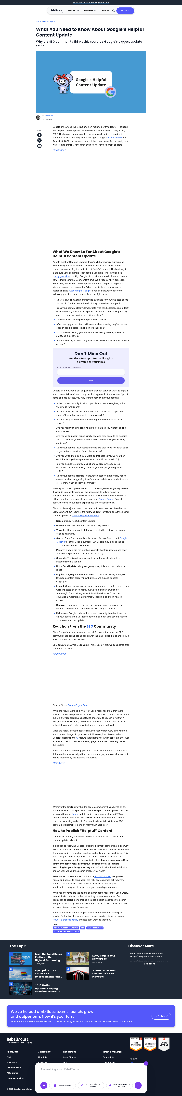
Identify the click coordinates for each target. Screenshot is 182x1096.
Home (38, 21)
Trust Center (109, 1062)
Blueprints (12, 1062)
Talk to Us (124, 10)
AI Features (12, 1073)
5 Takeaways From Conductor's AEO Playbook (104, 973)
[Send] (138, 1085)
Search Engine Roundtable (85, 515)
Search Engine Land (77, 705)
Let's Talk (160, 1016)
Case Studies (69, 1057)
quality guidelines (61, 276)
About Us (104, 10)
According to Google (80, 290)
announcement (115, 137)
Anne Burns (49, 116)
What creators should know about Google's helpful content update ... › (147, 955)
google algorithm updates (66, 928)
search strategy (95, 928)
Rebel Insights (49, 21)
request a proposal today (65, 919)
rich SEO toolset (102, 876)
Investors (42, 1062)
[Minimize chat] (146, 1063)
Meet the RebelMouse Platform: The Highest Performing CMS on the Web (48, 958)
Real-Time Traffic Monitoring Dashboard (91, 2)
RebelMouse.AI (14, 1067)
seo (82, 928)
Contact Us (108, 1057)
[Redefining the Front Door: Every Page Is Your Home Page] (77, 958)
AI (77, 737)
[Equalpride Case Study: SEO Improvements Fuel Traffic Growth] (20, 973)
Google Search (106, 499)
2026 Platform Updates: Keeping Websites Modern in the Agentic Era (47, 990)
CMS (9, 1057)
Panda (75, 814)
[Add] (43, 1085)
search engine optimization (66, 932)
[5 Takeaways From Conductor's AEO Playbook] (77, 973)
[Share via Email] (39, 146)
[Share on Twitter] (39, 140)
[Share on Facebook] (39, 135)
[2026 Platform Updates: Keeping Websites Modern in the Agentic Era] (20, 988)
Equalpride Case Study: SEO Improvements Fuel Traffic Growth (47, 975)
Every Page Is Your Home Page (103, 957)
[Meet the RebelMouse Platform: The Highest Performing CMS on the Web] (20, 958)
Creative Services (15, 1078)
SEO (90, 626)
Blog (65, 1062)
